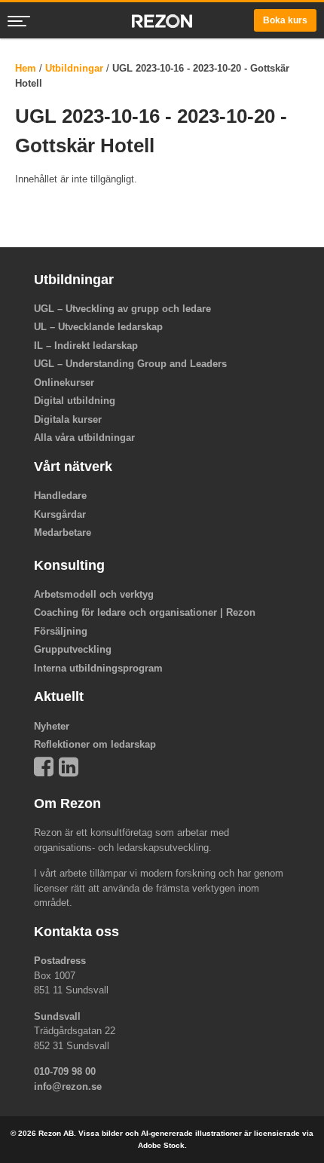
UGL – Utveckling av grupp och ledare (122, 308)
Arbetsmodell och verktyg (94, 594)
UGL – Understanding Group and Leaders (130, 363)
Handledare (60, 495)
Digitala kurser (68, 419)
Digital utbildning (74, 400)
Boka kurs (285, 20)
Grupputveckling (73, 649)
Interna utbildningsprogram (98, 668)
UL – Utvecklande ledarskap (98, 326)
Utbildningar (74, 68)
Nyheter (51, 726)
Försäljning (60, 631)
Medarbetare (62, 532)
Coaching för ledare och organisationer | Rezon (144, 612)
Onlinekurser (64, 382)
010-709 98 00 (65, 1071)
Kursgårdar (60, 514)
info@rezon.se (68, 1086)
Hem (25, 68)
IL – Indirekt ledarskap (86, 345)
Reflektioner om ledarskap (95, 744)
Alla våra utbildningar (84, 437)
